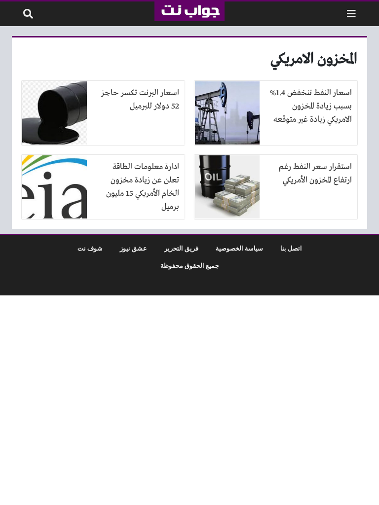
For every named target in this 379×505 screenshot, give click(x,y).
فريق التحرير (181, 248)
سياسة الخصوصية (239, 248)
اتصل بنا (291, 248)
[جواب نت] (189, 11)
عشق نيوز (133, 248)
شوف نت (90, 248)
